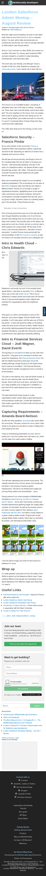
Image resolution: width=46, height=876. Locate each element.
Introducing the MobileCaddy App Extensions (20, 714)
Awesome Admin (27, 37)
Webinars (23, 843)
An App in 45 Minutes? (23, 840)
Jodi (15, 352)
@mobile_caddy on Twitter (24, 784)
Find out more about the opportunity (23, 644)
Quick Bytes (23, 818)
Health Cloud (23, 294)
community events (8, 69)
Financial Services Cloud (31, 358)
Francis (33, 146)
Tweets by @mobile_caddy (10, 738)
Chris (32, 291)
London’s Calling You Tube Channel (16, 610)
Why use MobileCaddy (23, 837)
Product (23, 833)
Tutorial (23, 808)
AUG (13, 615)
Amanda (26, 420)
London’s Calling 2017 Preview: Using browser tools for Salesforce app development (23, 866)
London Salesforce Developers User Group (19, 602)
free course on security (28, 235)
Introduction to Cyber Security (14, 605)
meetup (32, 615)
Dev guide (23, 812)
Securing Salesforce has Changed (16, 594)
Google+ (24, 790)
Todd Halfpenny (16, 29)
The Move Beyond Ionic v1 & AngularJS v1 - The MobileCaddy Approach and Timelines (23, 863)
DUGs (7, 186)
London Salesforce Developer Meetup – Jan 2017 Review (23, 869)
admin (8, 615)
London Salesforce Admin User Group (17, 600)
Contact (24, 780)
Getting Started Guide (23, 830)
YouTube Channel (24, 797)
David (23, 352)
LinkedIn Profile (24, 794)
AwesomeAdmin (22, 615)
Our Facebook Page (24, 787)
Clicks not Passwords (11, 717)
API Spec (23, 815)
